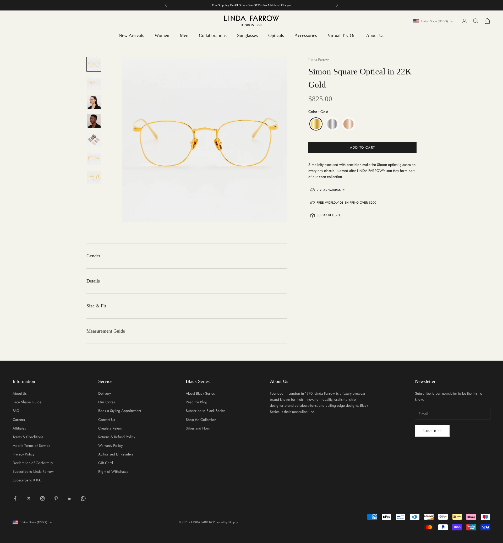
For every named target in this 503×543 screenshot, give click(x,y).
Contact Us (106, 419)
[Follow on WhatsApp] (83, 498)
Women (162, 35)
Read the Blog (196, 402)
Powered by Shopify (225, 522)
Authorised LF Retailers (116, 454)
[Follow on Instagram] (42, 498)
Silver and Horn (198, 428)
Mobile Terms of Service (31, 445)
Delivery (104, 393)
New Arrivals (131, 35)
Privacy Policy (23, 454)
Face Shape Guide (27, 402)
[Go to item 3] (93, 102)
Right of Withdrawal (113, 471)
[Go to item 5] (93, 139)
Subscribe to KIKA (27, 480)
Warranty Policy (110, 445)
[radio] (315, 124)
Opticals (276, 35)
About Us (375, 35)
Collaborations (213, 35)
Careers (19, 419)
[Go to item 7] (93, 177)
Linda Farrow (318, 60)
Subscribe (432, 430)
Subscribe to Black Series (205, 410)
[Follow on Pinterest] (56, 498)
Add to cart (362, 147)
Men (184, 35)
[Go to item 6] (93, 158)
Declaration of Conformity (33, 462)
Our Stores (106, 402)
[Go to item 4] (93, 120)
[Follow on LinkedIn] (69, 498)
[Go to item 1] (93, 64)
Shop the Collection (201, 419)
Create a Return (110, 428)
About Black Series (200, 393)
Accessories (305, 35)
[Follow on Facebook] (15, 498)
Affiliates (19, 428)
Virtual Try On (341, 35)
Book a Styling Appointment (119, 410)
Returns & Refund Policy (116, 436)
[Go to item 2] (93, 83)
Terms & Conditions (28, 436)
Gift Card (105, 462)
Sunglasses (247, 35)
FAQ (16, 410)
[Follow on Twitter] (28, 498)
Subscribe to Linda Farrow (33, 471)
